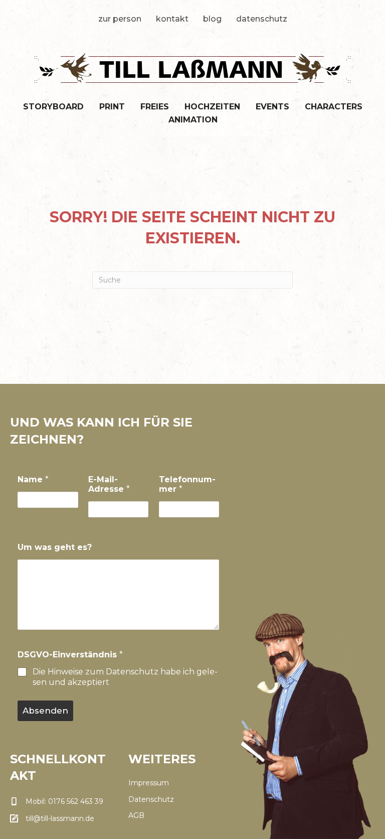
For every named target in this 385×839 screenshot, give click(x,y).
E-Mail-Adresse (109, 484)
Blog (212, 19)
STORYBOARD (53, 106)
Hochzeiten (212, 106)
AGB (136, 815)
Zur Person (119, 19)
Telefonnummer (187, 484)
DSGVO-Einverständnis (70, 654)
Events (272, 106)
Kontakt (172, 19)
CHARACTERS (333, 106)
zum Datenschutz (121, 671)
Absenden (45, 711)
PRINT (112, 106)
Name (33, 479)
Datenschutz (261, 19)
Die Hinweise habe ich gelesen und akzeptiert (125, 677)
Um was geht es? (55, 547)
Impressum (148, 782)
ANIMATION (193, 119)
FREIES (154, 106)
